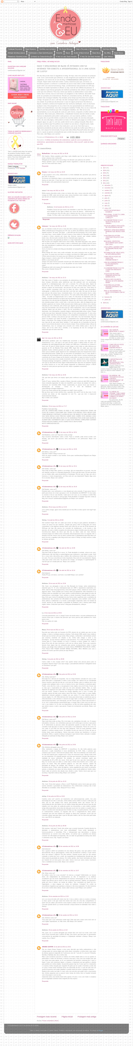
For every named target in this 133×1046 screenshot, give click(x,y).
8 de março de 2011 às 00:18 (53, 338)
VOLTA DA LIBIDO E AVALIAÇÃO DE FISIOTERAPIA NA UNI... (114, 226)
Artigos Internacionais (16, 53)
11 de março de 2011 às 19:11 (68, 466)
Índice (68, 53)
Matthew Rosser (109, 49)
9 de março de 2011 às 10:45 (57, 375)
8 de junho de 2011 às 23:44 (67, 717)
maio (106, 203)
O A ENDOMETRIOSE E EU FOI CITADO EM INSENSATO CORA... (114, 269)
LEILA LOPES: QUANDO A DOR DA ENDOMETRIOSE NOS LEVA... (114, 248)
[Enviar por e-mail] (71, 137)
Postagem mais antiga (87, 1017)
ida (43, 338)
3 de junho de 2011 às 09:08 (55, 659)
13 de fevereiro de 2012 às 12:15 (63, 207)
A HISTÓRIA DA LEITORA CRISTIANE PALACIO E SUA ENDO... (114, 237)
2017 (104, 168)
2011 (104, 183)
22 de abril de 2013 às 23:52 (62, 947)
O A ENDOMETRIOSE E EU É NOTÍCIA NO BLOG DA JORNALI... (113, 221)
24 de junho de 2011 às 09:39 (57, 826)
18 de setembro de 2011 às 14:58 (69, 846)
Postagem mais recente (47, 1017)
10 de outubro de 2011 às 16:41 (68, 915)
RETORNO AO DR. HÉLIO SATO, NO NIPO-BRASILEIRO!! (114, 253)
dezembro (108, 185)
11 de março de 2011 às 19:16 (68, 486)
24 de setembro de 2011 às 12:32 (59, 896)
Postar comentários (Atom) (50, 1020)
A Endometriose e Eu (49, 432)
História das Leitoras (47, 49)
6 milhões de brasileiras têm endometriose (57, 140)
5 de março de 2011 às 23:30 (55, 190)
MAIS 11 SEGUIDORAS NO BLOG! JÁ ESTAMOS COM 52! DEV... (114, 292)
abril (106, 205)
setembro (108, 193)
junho (106, 200)
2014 (104, 175)
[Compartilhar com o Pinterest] (79, 137)
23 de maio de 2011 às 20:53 (53, 613)
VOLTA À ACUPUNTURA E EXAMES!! (112, 211)
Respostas (47, 203)
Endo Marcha (31, 49)
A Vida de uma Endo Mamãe (66, 56)
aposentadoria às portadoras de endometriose (59, 142)
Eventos (59, 53)
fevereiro (107, 297)
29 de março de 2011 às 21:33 (58, 507)
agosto (107, 195)
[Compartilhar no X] (75, 137)
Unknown (45, 226)
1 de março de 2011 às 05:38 (59, 153)
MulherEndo (46, 153)
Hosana (44, 172)
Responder (45, 166)
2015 (104, 173)
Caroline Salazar (15, 49)
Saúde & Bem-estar (81, 53)
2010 (104, 303)
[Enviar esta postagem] (67, 137)
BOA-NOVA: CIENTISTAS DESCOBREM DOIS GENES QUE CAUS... (113, 243)
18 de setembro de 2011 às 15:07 (69, 870)
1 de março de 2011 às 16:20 (56, 172)
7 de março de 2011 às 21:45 (57, 226)
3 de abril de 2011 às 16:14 (67, 570)
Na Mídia (107, 53)
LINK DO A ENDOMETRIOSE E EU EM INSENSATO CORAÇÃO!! (113, 264)
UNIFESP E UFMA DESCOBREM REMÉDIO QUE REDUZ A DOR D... (114, 231)
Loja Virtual (108, 56)
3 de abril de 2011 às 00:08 (55, 520)
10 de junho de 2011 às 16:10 (57, 781)
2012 (104, 180)
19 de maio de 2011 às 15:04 (57, 583)
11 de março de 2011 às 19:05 (68, 449)
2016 (104, 170)
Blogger (101, 1030)
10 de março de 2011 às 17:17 (58, 406)
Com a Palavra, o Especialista (87, 49)
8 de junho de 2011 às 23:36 (67, 674)
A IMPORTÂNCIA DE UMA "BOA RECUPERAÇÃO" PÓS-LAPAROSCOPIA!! (116, 362)
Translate (22, 168)
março (107, 208)
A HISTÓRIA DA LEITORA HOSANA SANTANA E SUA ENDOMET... (113, 286)
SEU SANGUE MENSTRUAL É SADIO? (116, 330)
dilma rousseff (78, 142)
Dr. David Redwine (66, 49)
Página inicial (67, 1017)
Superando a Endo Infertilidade (41, 53)
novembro (108, 188)
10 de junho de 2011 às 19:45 (56, 796)
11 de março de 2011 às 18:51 (68, 432)
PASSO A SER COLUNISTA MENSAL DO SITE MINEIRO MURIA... (113, 281)
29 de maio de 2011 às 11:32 (55, 629)
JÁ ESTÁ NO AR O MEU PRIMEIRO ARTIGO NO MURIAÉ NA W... (112, 275)
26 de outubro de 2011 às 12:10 (58, 930)
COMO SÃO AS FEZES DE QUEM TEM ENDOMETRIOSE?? (112, 258)
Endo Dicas (96, 53)
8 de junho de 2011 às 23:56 (67, 744)
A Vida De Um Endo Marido (90, 56)
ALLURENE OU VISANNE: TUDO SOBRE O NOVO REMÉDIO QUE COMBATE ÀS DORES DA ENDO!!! (117, 395)
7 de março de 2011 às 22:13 (57, 277)
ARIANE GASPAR (47, 947)
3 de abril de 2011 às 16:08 (67, 548)
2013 (104, 178)
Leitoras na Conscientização (41, 56)
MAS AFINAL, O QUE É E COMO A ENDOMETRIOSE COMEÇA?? (114, 216)
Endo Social (118, 53)
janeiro (107, 299)
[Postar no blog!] (73, 137)
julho (106, 198)
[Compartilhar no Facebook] (77, 137)
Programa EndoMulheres (17, 56)
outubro (107, 190)
